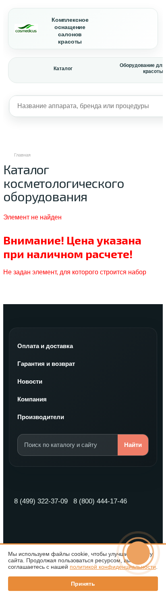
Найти (133, 444)
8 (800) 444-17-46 (100, 501)
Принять (83, 583)
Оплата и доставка (45, 345)
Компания (32, 399)
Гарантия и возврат (46, 363)
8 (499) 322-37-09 (41, 501)
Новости (29, 381)
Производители (40, 416)
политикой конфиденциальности (113, 567)
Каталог (63, 68)
